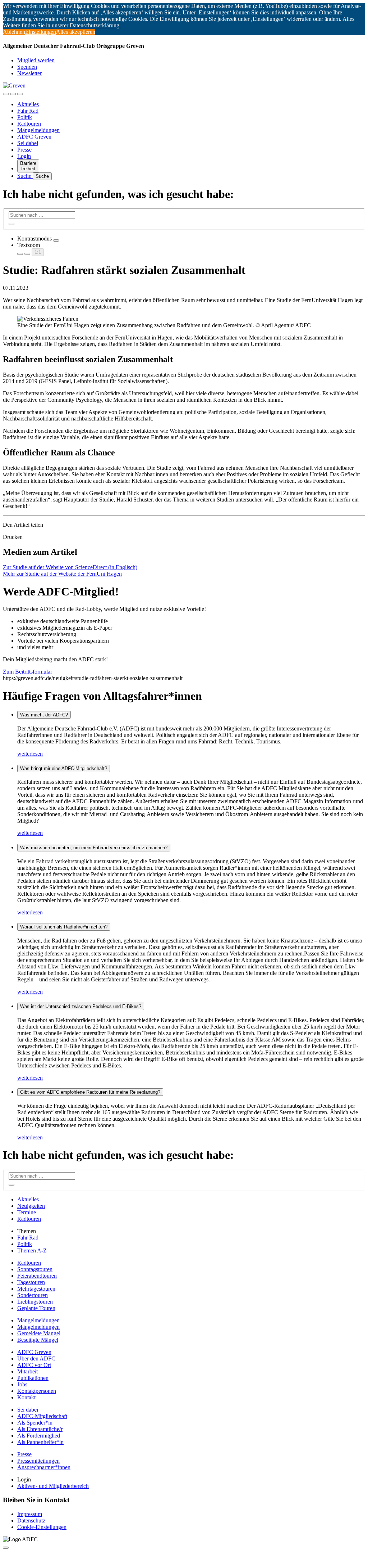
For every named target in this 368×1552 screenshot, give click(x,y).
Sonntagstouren (34, 1269)
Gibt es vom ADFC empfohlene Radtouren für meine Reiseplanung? (90, 1092)
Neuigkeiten (31, 1206)
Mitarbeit (27, 1371)
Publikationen (33, 1378)
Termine (26, 1212)
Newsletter (29, 73)
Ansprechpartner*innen (43, 1467)
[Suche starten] (11, 224)
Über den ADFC (36, 1358)
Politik (24, 117)
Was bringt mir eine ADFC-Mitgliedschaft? (63, 768)
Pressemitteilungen (38, 1461)
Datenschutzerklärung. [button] (95, 25)
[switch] (56, 240)
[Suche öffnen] (13, 94)
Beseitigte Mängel (37, 1340)
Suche (25, 176)
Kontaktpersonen (36, 1391)
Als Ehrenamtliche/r (40, 1429)
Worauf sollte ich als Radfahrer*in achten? (63, 927)
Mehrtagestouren (36, 1289)
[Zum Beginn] (6, 1548)
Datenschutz (31, 1520)
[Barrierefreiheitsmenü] (6, 94)
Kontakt (26, 1397)
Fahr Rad (27, 111)
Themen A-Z (32, 1250)
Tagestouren (31, 1282)
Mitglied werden (36, 60)
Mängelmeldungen (38, 130)
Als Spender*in (34, 1423)
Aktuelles (28, 104)
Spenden (27, 67)
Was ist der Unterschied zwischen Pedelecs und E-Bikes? (80, 1006)
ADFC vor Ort (34, 1365)
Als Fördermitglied (38, 1435)
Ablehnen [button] (14, 32)
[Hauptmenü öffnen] (20, 94)
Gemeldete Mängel (38, 1333)
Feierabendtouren (37, 1276)
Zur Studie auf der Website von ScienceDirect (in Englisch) (70, 567)
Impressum (29, 1514)
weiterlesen (30, 754)
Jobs (22, 1384)
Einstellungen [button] (40, 32)
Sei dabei (27, 143)
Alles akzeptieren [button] (75, 32)
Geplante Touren (36, 1308)
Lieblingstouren (35, 1302)
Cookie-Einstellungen (41, 1527)
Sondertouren (32, 1295)
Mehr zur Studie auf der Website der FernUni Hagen (62, 574)
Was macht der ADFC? (44, 714)
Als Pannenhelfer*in (40, 1442)
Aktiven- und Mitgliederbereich (53, 1486)
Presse (24, 150)
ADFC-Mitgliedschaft (42, 1416)
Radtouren (29, 124)
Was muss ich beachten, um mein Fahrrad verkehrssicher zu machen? (93, 847)
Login (24, 156)
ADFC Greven (34, 137)
